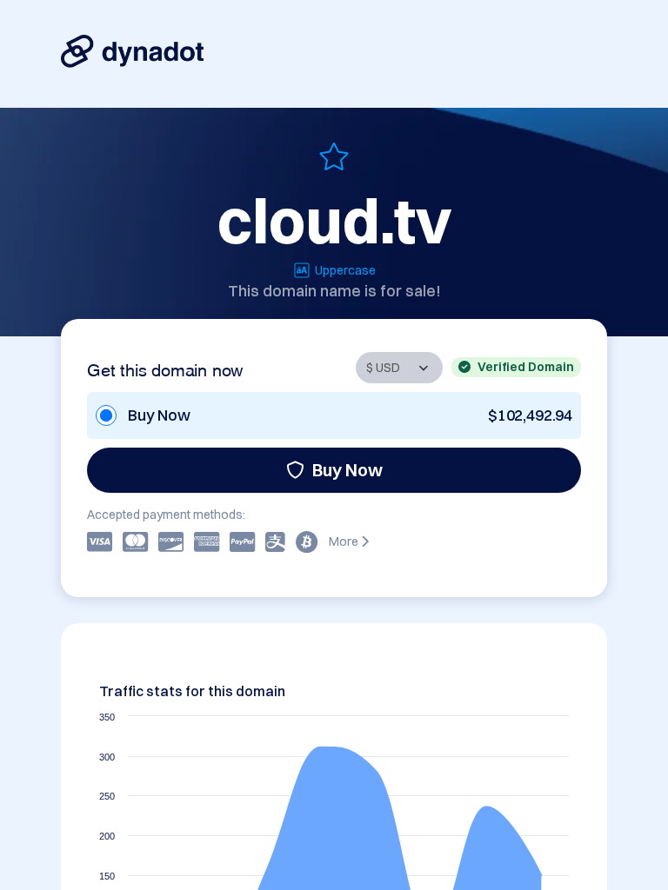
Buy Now (347, 470)
